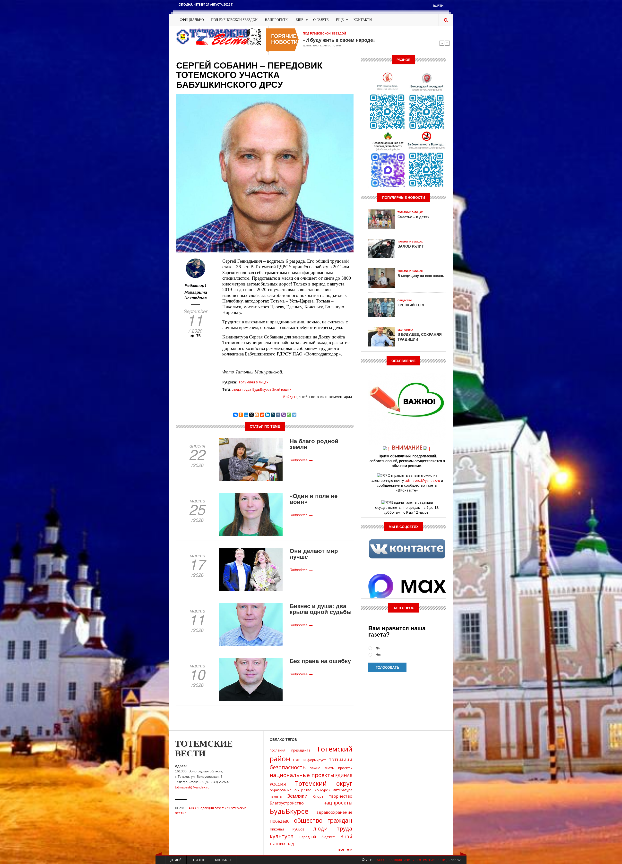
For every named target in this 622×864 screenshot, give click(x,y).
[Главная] (218, 36)
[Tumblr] (278, 415)
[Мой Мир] (246, 415)
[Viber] (283, 415)
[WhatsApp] (289, 415)
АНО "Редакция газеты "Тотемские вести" (412, 859)
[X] (251, 415)
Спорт (318, 796)
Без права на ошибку (320, 661)
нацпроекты (337, 802)
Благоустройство (287, 803)
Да (378, 648)
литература (342, 790)
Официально (192, 20)
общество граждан (323, 820)
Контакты (363, 20)
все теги (345, 849)
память (276, 796)
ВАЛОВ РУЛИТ (410, 246)
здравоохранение (334, 812)
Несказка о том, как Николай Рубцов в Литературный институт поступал (366, 42)
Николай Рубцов (287, 829)
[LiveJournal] (273, 415)
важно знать (322, 768)
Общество (404, 300)
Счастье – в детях (413, 216)
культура (282, 836)
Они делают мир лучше (314, 553)
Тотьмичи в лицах (253, 382)
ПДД (290, 844)
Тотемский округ (323, 783)
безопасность (288, 767)
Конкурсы (322, 790)
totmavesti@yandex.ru (422, 480)
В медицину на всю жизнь (420, 275)
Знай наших (281, 389)
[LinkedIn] (267, 415)
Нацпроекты (276, 20)
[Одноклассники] (241, 415)
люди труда (241, 389)
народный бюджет (317, 837)
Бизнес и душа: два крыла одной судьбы (321, 609)
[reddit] (262, 415)
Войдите (290, 396)
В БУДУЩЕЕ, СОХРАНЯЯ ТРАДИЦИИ (419, 337)
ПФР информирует (309, 760)
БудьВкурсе (261, 389)
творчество (340, 796)
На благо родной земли (314, 444)
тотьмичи (340, 759)
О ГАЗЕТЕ (321, 20)
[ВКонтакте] (235, 415)
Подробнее (299, 459)
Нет (378, 655)
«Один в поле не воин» (313, 499)
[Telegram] (294, 415)
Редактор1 (196, 285)
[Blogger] (257, 415)
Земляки (297, 796)
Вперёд (447, 43)
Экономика (405, 329)
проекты (345, 768)
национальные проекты (302, 775)
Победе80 (280, 821)
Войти (438, 6)
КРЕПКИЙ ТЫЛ (410, 305)
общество (302, 790)
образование (281, 790)
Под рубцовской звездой (234, 20)
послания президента (290, 750)
